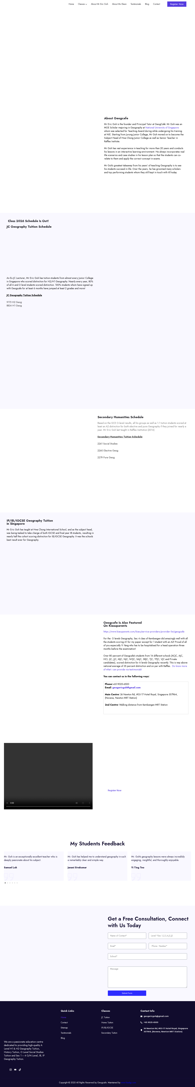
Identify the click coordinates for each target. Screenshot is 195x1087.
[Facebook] (6, 1069)
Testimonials (66, 1032)
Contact (64, 1022)
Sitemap (64, 1027)
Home (63, 1017)
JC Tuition (105, 1017)
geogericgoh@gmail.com (126, 687)
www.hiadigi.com (128, 1082)
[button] (14, 886)
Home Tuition (107, 1022)
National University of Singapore (162, 127)
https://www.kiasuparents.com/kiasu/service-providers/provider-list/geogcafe (143, 631)
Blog (63, 1038)
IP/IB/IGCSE (107, 1027)
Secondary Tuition (109, 1032)
